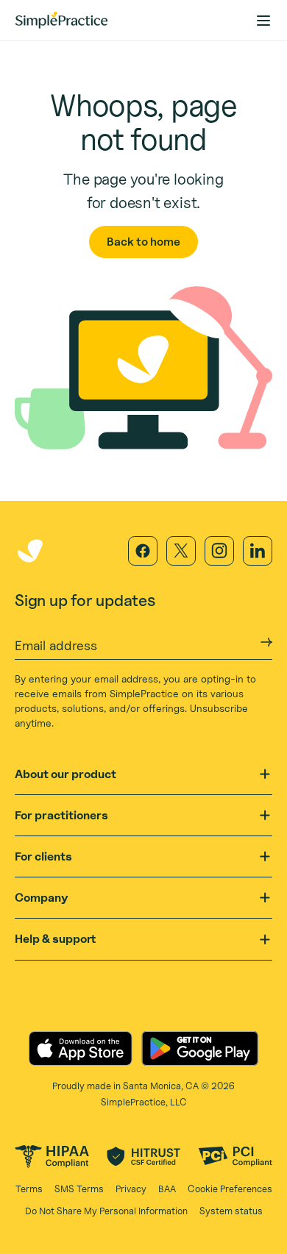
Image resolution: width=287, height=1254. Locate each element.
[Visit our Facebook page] (142, 551)
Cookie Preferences (230, 1188)
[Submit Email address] (266, 642)
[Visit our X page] (181, 551)
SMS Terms (79, 1188)
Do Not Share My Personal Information (106, 1210)
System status (231, 1210)
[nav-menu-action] (263, 20)
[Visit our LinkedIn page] (257, 551)
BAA (167, 1188)
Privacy (131, 1188)
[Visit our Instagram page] (219, 551)
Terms (29, 1188)
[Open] (265, 774)
